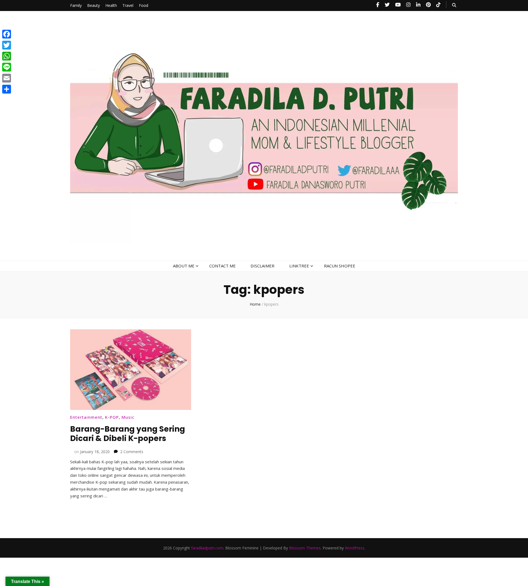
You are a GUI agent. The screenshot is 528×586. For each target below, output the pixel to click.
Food (143, 5)
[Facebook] (6, 34)
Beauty (93, 5)
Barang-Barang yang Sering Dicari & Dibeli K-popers (127, 434)
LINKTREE (299, 266)
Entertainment (86, 417)
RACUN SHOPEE (339, 266)
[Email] (6, 78)
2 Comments (131, 451)
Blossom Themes (305, 548)
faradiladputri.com (207, 548)
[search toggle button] (454, 5)
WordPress (354, 548)
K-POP (112, 417)
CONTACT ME (222, 266)
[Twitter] (6, 45)
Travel (127, 5)
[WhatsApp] (6, 56)
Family (76, 5)
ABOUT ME (183, 266)
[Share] (6, 89)
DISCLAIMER (262, 266)
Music (128, 417)
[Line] (6, 67)
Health (111, 5)
